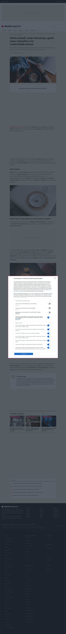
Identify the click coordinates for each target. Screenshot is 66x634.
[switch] (49, 304)
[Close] (55, 278)
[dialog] (33, 317)
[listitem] (33, 300)
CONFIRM (23, 353)
